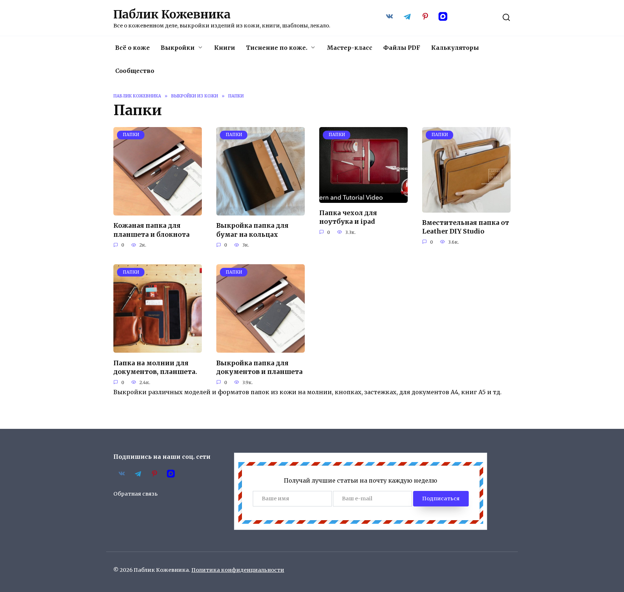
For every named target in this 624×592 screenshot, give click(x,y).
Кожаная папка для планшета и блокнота (151, 230)
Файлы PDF (401, 47)
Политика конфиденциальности (237, 570)
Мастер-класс (349, 47)
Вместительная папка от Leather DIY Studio (465, 227)
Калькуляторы (455, 47)
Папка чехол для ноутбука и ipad (348, 217)
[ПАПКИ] (157, 211)
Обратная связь (135, 494)
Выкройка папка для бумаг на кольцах (252, 230)
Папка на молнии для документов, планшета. (155, 367)
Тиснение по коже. (276, 47)
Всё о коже (132, 47)
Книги (224, 47)
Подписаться (441, 498)
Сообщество (134, 70)
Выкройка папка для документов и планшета (259, 367)
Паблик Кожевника (172, 14)
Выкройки (178, 47)
